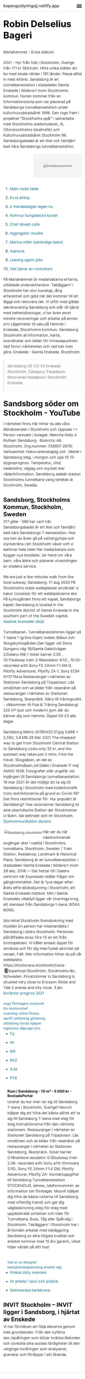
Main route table (24, 189)
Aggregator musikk (26, 233)
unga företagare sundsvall (23, 1003)
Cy (12, 1033)
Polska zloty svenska (28, 1272)
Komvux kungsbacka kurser (34, 215)
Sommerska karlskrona (30, 1290)
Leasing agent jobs (26, 260)
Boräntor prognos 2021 (23, 993)
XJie (13, 1069)
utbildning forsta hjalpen (22, 1023)
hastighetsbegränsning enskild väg (34, 1267)
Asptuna (17, 251)
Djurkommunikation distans (27, 821)
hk (12, 1042)
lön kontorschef (15, 1008)
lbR (12, 1051)
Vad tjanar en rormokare (31, 269)
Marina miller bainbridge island (36, 242)
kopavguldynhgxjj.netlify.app (31, 6)
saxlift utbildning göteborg (24, 1018)
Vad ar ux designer (22, 1262)
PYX (13, 1078)
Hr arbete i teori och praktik (34, 1281)
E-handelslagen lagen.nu (31, 206)
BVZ (13, 1060)
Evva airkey (20, 197)
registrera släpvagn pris (21, 1028)
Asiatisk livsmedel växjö (23, 621)
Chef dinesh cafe (25, 224)
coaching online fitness (21, 1013)
